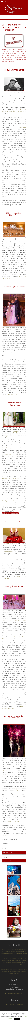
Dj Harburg (19, 964)
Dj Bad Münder (14, 955)
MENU (6, 2)
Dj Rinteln (22, 956)
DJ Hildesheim (17, 949)
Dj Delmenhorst (7, 956)
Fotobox (18, 791)
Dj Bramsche (19, 960)
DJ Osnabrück (23, 951)
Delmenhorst (6, 835)
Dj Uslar (18, 969)
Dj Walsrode (7, 955)
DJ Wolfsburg (13, 949)
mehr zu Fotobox (13, 821)
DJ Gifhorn (24, 949)
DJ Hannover (3, 949)
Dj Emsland (16, 960)
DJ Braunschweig (8, 949)
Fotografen (16, 789)
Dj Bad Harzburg (15, 956)
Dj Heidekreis (6, 967)
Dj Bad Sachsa (7, 964)
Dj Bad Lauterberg (24, 967)
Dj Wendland (9, 960)
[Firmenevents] (14, 885)
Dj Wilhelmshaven (22, 955)
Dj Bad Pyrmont (21, 962)
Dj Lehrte (19, 956)
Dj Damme (12, 960)
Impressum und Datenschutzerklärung (14, 993)
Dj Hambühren (21, 969)
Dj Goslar (18, 953)
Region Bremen (9, 436)
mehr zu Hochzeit (12, 394)
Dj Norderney (14, 969)
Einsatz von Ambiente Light (14, 621)
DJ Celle (6, 951)
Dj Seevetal (25, 969)
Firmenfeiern (5, 770)
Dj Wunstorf (5, 960)
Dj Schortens (15, 967)
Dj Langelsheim (11, 967)
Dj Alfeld (2, 969)
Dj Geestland (17, 973)
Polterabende (22, 127)
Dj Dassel (10, 969)
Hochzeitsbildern (7, 454)
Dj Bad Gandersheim (18, 958)
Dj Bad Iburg (9, 971)
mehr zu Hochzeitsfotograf (10, 513)
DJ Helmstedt (21, 949)
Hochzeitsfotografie (8, 448)
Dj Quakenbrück (23, 964)
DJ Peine (20, 951)
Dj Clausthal (11, 956)
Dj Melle (13, 962)
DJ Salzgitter (9, 951)
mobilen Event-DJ (9, 543)
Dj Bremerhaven (4, 971)
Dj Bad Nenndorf (6, 969)
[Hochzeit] (14, 905)
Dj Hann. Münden (12, 964)
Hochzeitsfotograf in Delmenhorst (12, 478)
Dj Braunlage (23, 958)
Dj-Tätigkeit (15, 432)
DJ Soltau (25, 953)
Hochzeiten (5, 327)
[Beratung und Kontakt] (14, 869)
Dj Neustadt (10, 955)
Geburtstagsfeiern (7, 552)
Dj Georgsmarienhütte (8, 962)
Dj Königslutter (23, 971)
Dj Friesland (7, 958)
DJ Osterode (22, 953)
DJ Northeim (15, 953)
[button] (2, 1)
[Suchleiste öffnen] (26, 17)
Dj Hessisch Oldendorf (17, 971)
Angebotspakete (7, 861)
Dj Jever (12, 971)
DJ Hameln (5, 953)
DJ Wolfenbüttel (13, 951)
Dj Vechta (16, 964)
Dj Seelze (11, 958)
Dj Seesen (18, 955)
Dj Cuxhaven (19, 967)
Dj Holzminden (16, 962)
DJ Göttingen (17, 951)
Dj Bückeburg (24, 960)
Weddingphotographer (8, 501)
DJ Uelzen (12, 953)
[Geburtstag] (14, 927)
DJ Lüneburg (9, 953)
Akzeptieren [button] (16, 1018)
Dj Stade (13, 958)
